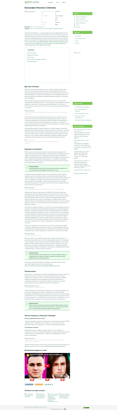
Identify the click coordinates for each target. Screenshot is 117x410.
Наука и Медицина (81, 23)
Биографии (50, 2)
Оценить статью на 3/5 (49, 384)
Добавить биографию (42, 407)
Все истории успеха (80, 38)
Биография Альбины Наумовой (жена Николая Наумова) (64, 396)
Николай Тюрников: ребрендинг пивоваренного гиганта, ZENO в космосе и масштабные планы (53, 398)
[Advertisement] (47, 71)
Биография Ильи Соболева (29, 396)
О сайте (77, 43)
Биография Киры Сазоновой (81, 151)
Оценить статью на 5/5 (52, 384)
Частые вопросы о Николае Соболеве (37, 59)
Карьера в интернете (33, 55)
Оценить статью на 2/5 (47, 384)
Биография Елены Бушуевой (82, 107)
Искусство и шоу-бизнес (82, 21)
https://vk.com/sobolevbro (37, 27)
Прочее (78, 27)
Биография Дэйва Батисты (81, 113)
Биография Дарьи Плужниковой (83, 120)
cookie (61, 409)
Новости (64, 2)
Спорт (77, 25)
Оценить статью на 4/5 (50, 384)
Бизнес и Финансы (80, 19)
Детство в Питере (32, 53)
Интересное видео (32, 61)
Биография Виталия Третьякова (82, 170)
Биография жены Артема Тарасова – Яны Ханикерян (41, 396)
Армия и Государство (81, 16)
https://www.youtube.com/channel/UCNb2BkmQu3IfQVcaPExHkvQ (46, 28)
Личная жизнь (31, 57)
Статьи (57, 2)
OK (65, 409)
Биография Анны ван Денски (81, 160)
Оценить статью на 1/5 (45, 384)
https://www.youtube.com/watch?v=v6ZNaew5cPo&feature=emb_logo (42, 265)
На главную (78, 36)
